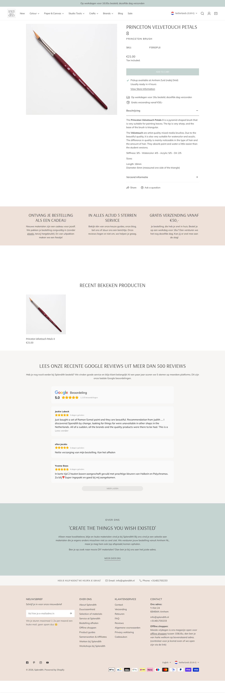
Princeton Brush (139, 38)
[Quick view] (60, 330)
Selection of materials (90, 613)
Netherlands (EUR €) (185, 13)
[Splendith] (11, 13)
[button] (215, 13)
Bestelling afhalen (88, 623)
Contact (119, 604)
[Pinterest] (34, 662)
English (165, 662)
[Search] (202, 13)
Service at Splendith (89, 618)
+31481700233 (159, 580)
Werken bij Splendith (90, 641)
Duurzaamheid (87, 609)
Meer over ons (112, 558)
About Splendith (88, 604)
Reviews (119, 623)
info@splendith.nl (125, 580)
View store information (143, 89)
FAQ (117, 618)
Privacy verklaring (124, 632)
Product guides (87, 632)
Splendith (38, 669)
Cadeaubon (121, 636)
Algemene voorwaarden (127, 627)
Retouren (119, 613)
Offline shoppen (87, 627)
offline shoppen (158, 633)
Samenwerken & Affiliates (93, 636)
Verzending (121, 609)
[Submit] (70, 613)
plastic (30, 233)
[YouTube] (47, 662)
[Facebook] (27, 662)
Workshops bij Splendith (92, 646)
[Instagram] (40, 662)
